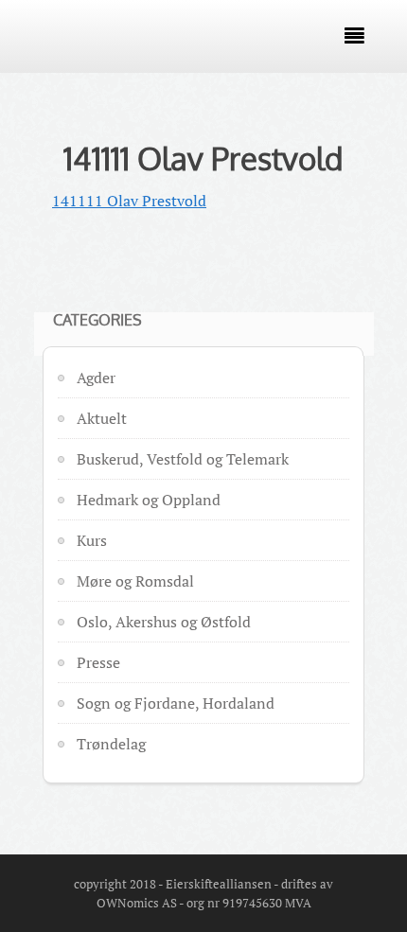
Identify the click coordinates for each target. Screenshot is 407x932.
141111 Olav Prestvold (203, 158)
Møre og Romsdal (135, 581)
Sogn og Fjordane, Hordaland (175, 703)
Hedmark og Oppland (149, 499)
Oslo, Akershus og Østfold (164, 621)
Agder (96, 377)
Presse (98, 662)
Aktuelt (102, 418)
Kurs (92, 540)
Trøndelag (111, 743)
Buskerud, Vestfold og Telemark (183, 458)
